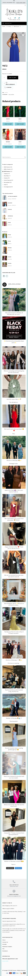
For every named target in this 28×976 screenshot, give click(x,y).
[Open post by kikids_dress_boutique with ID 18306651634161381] (14, 763)
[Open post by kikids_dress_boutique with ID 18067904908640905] (14, 676)
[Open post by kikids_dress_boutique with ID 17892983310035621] (14, 357)
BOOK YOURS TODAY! (20, 2)
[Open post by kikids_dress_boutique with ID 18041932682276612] (14, 562)
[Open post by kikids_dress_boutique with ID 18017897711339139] (14, 447)
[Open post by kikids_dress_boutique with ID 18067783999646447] (14, 590)
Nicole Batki (7, 182)
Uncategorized (7, 186)
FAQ (3, 948)
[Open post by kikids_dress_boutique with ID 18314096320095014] (14, 791)
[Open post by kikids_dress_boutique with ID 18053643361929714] (14, 415)
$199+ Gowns (7, 169)
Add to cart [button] (8, 124)
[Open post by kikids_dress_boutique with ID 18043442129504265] (14, 735)
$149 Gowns (7, 167)
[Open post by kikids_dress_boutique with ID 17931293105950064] (14, 477)
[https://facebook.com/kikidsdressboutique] (4, 276)
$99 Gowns (11, 94)
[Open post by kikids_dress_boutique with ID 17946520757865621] (14, 533)
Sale (5, 184)
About (3, 940)
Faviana (6, 178)
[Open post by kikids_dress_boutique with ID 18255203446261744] (14, 328)
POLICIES (4, 944)
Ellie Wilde (6, 176)
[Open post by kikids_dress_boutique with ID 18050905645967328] (14, 386)
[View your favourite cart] (14, 18)
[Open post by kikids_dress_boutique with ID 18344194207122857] (14, 647)
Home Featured (7, 180)
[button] (23, 35)
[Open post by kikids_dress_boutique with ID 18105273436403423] (14, 618)
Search (25, 157)
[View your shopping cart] (18, 18)
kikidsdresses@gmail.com (14, 896)
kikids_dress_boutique (13, 289)
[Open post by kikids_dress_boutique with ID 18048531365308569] (14, 505)
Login (10, 19)
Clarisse (6, 173)
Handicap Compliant (7, 946)
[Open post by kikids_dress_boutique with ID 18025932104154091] (14, 819)
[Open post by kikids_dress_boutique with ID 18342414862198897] (14, 299)
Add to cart (12, 77)
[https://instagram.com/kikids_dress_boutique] (7, 276)
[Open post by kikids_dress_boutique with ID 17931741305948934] (14, 705)
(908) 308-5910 (14, 886)
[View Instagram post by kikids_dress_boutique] (24, 309)
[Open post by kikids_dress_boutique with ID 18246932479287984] (14, 848)
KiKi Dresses (13, 970)
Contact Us (5, 942)
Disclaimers (5, 951)
